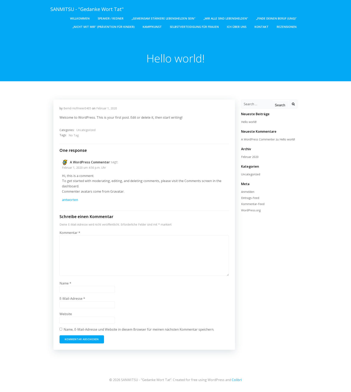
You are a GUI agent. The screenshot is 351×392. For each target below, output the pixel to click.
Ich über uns (236, 27)
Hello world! (249, 122)
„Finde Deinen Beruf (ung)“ (276, 18)
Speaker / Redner (111, 18)
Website (66, 314)
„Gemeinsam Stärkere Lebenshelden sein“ (163, 18)
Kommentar (70, 232)
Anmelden (247, 192)
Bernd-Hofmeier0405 (77, 108)
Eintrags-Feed (250, 198)
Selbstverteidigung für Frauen (194, 27)
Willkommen (80, 18)
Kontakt (262, 27)
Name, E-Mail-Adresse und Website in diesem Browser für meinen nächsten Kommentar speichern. (139, 329)
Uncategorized (85, 130)
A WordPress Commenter (90, 162)
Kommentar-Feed (252, 204)
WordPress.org (251, 210)
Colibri (237, 380)
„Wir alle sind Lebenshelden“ (226, 18)
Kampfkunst (152, 27)
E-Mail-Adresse (72, 298)
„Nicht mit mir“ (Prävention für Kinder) (103, 27)
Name (65, 283)
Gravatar (117, 191)
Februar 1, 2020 (106, 108)
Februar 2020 (250, 157)
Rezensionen (287, 27)
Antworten (70, 200)
